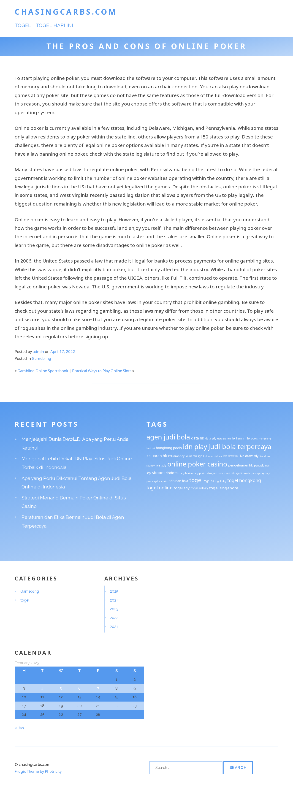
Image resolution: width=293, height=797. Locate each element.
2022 (114, 617)
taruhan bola (178, 481)
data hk (197, 438)
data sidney (224, 438)
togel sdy (182, 488)
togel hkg (220, 481)
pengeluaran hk (240, 465)
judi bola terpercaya (239, 446)
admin (38, 351)
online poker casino (197, 463)
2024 (114, 600)
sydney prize (161, 481)
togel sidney (199, 488)
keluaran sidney (212, 456)
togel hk (209, 481)
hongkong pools (169, 447)
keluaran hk (156, 455)
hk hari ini (239, 438)
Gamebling (41, 358)
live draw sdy (248, 456)
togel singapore (223, 488)
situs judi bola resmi (218, 473)
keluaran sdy (176, 456)
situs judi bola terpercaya (245, 473)
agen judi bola (168, 436)
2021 (114, 626)
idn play (195, 446)
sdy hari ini (187, 473)
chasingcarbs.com (66, 11)
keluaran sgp (194, 456)
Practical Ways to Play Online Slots (101, 370)
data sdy (210, 438)
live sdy (161, 465)
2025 (114, 591)
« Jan (19, 728)
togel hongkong (244, 480)
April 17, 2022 (62, 351)
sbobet (158, 472)
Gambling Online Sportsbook (42, 370)
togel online (159, 487)
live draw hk (230, 456)
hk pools (252, 438)
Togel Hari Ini (54, 25)
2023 (114, 609)
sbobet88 (172, 473)
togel (23, 25)
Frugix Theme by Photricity (38, 771)
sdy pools (200, 473)
